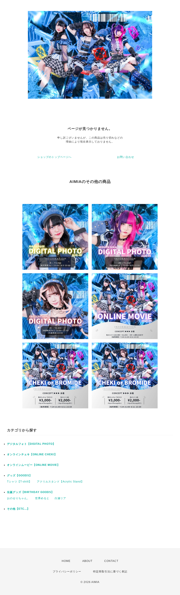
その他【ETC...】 (18, 508)
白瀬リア (60, 498)
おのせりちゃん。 (18, 498)
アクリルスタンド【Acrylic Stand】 (60, 481)
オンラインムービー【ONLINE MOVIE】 (33, 464)
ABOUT (87, 561)
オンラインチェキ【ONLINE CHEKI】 (32, 454)
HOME (66, 561)
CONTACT (111, 561)
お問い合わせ (125, 157)
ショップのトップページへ (54, 157)
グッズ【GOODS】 (19, 475)
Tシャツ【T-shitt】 (19, 481)
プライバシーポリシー (67, 571)
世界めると (42, 498)
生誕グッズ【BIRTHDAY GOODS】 (30, 492)
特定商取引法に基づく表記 (110, 571)
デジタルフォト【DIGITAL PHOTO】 (31, 443)
